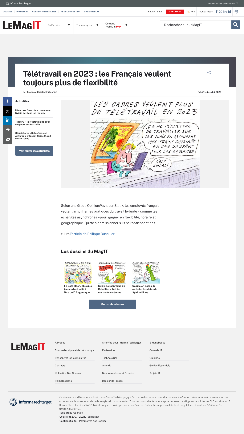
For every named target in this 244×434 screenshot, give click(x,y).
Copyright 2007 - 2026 (72, 416)
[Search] (235, 24)
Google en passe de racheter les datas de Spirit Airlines (144, 289)
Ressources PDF (70, 12)
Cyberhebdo (91, 12)
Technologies (109, 357)
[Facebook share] (7, 101)
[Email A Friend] (7, 139)
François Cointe (35, 92)
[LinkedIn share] (7, 120)
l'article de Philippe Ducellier (92, 234)
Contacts (60, 365)
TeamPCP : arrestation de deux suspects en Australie (32, 123)
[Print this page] (7, 130)
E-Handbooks (157, 342)
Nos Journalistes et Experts (118, 373)
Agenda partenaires (44, 12)
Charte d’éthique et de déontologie (74, 350)
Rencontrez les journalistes (70, 357)
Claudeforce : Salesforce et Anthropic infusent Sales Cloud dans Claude (33, 136)
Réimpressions (63, 380)
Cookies (7, 12)
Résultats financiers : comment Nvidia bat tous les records (33, 111)
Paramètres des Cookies (93, 420)
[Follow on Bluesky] (229, 12)
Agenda (106, 365)
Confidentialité (67, 420)
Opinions (154, 357)
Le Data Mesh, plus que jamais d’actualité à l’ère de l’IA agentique (78, 289)
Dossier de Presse (112, 380)
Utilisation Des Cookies (68, 373)
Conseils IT (155, 350)
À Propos (60, 342)
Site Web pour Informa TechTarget (121, 342)
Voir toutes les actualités (34, 150)
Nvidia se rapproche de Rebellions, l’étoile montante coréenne (111, 289)
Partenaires (108, 350)
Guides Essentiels (159, 365)
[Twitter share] (7, 111)
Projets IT (22, 12)
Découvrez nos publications (221, 3)
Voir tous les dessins (112, 304)
